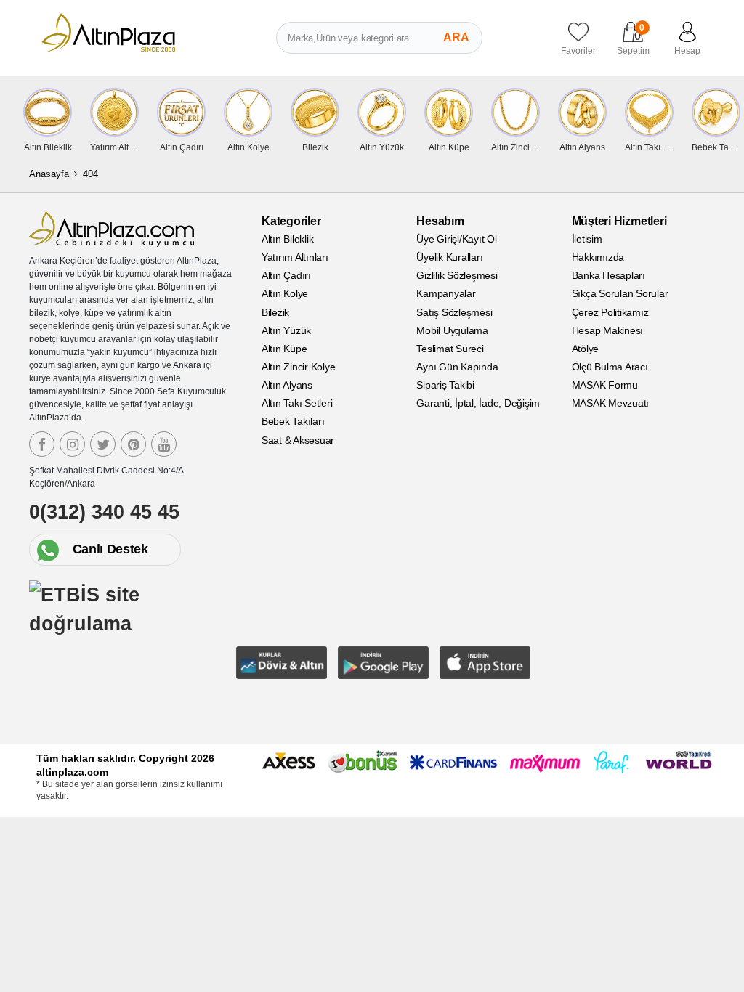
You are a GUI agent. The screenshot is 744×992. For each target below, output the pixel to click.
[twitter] (103, 444)
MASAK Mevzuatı (611, 403)
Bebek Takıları (293, 421)
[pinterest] (133, 444)
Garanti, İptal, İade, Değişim (478, 403)
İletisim (587, 239)
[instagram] (72, 444)
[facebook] (41, 444)
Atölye (585, 348)
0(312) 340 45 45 (104, 512)
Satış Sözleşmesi (454, 312)
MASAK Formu (605, 385)
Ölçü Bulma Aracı (610, 367)
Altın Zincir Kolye (299, 367)
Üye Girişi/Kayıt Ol (456, 239)
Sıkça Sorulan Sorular (620, 293)
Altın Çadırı (286, 275)
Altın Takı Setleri (297, 403)
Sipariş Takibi (445, 385)
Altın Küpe (284, 348)
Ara (456, 37)
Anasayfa (49, 173)
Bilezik (275, 312)
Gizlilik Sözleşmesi (456, 275)
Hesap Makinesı (608, 330)
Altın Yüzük (286, 330)
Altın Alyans (287, 385)
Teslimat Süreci (449, 348)
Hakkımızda (598, 257)
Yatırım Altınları (295, 257)
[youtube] (164, 444)
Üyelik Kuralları (449, 257)
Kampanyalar (445, 293)
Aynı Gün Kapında (457, 367)
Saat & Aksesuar (298, 440)
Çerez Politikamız (610, 312)
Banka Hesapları (608, 275)
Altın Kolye (285, 293)
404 (90, 173)
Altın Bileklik (288, 239)
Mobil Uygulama (452, 330)
